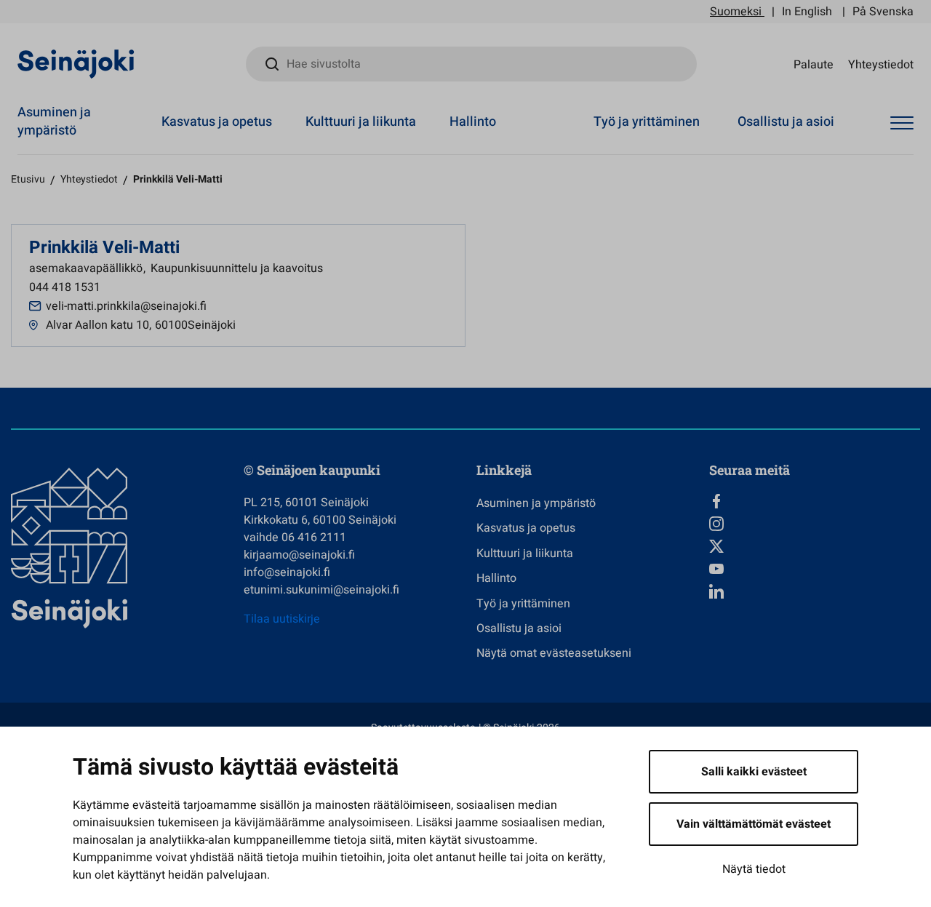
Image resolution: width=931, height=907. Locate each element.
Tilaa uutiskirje (282, 619)
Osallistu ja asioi (786, 122)
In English (807, 11)
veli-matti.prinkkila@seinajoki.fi (126, 306)
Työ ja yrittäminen (647, 122)
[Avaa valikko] (902, 123)
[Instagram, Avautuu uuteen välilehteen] (814, 523)
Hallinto (472, 122)
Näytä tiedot (754, 869)
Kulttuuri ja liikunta (360, 122)
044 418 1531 (64, 287)
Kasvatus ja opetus (216, 122)
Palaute (814, 64)
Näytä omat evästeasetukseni (553, 653)
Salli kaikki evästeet (754, 771)
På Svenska (883, 11)
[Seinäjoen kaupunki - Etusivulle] (76, 63)
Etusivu (28, 179)
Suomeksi (736, 11)
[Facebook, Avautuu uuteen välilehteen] (814, 501)
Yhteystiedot (881, 64)
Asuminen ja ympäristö (54, 121)
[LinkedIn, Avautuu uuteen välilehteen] (814, 591)
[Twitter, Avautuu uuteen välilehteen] (814, 546)
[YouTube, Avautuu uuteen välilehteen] (814, 569)
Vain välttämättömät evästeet (753, 824)
